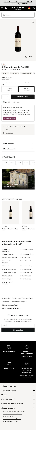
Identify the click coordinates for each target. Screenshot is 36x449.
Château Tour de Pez (26, 261)
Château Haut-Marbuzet (9, 257)
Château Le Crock (25, 275)
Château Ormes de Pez (27, 254)
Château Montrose (7, 254)
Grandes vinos (16, 298)
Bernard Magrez (7, 279)
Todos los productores (9, 411)
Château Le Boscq (7, 275)
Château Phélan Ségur (26, 272)
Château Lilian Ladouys (9, 272)
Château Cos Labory (26, 266)
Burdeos (4, 69)
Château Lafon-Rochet (9, 269)
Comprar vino (5, 298)
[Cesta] (34, 8)
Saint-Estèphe (12, 69)
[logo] (18, 8)
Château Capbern (25, 269)
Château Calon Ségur (26, 249)
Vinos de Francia (28, 298)
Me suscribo (18, 330)
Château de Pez (7, 266)
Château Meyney (25, 257)
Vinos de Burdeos (9, 302)
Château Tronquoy (25, 279)
